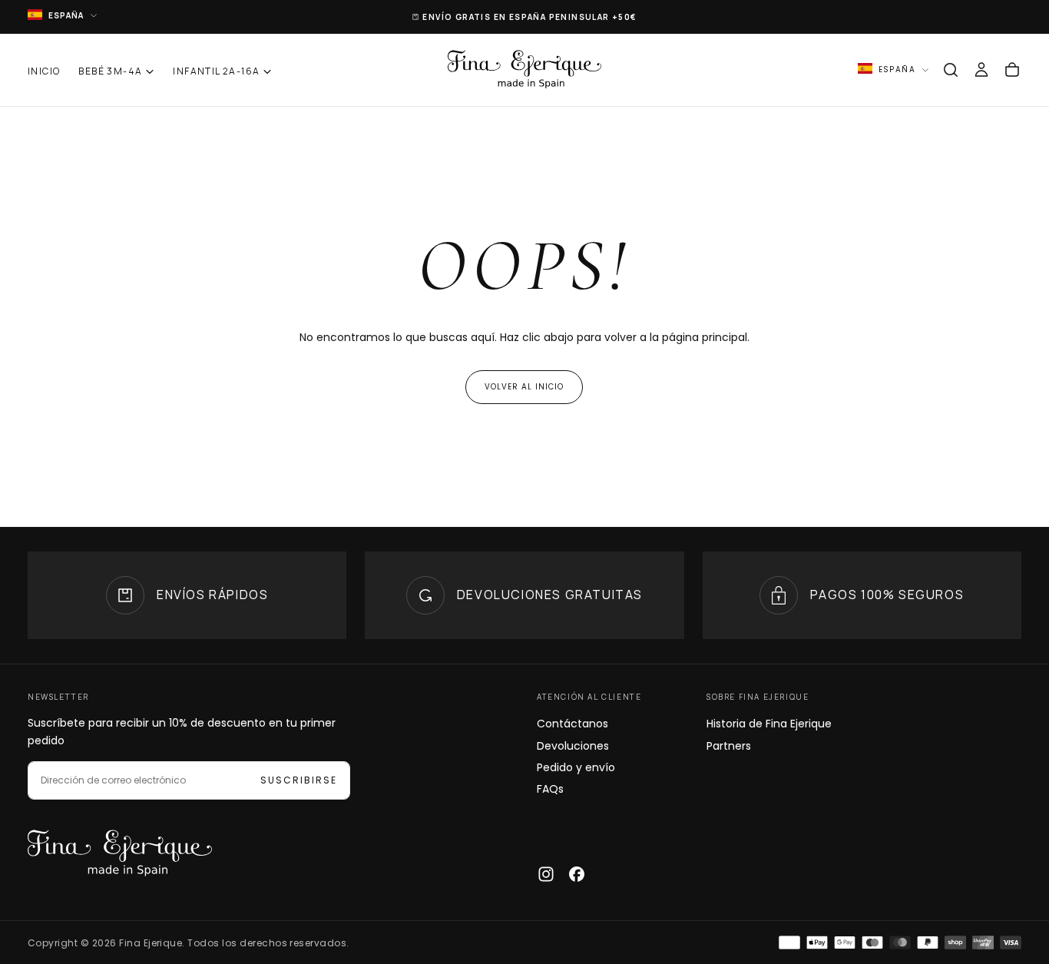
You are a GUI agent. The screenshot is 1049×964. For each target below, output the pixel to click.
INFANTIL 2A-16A (216, 71)
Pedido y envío (576, 767)
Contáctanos (572, 723)
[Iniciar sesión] (981, 70)
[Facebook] (577, 874)
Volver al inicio (524, 387)
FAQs (550, 789)
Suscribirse (298, 780)
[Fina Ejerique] (120, 853)
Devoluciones (573, 746)
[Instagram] (546, 874)
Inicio (44, 71)
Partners (729, 746)
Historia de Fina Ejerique (769, 723)
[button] (950, 70)
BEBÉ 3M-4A (110, 71)
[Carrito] (1012, 70)
